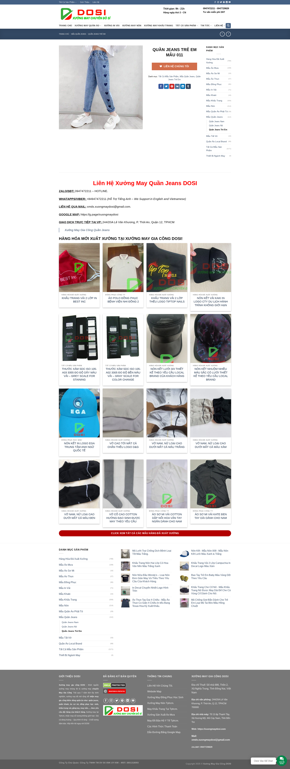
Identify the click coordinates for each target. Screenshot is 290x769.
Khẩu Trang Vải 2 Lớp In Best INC (79, 300)
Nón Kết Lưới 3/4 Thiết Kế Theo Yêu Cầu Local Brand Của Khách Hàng (167, 372)
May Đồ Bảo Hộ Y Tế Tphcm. (163, 720)
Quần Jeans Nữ (216, 125)
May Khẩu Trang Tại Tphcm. (162, 709)
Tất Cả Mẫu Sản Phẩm (168, 76)
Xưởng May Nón (131, 25)
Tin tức (205, 25)
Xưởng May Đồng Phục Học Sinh (165, 697)
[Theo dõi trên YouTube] (229, 2)
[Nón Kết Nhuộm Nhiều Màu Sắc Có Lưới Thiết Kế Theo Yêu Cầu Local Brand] (210, 338)
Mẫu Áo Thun (212, 79)
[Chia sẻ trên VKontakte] (177, 86)
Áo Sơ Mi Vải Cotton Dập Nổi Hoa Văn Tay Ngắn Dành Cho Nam (167, 518)
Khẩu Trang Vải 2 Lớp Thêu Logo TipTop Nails (167, 300)
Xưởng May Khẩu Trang (158, 25)
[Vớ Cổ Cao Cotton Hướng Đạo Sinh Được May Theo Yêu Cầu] (123, 483)
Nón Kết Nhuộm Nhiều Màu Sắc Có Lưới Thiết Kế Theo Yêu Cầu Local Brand (210, 374)
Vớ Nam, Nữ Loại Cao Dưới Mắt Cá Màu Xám (211, 445)
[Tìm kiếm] (228, 25)
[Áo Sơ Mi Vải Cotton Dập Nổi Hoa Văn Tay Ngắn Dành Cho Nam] (167, 483)
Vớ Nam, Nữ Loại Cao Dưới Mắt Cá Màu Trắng (167, 445)
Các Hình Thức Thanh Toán (162, 726)
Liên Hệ (96, 2)
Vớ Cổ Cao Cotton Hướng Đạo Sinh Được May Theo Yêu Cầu (123, 518)
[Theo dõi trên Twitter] (221, 2)
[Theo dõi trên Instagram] (218, 2)
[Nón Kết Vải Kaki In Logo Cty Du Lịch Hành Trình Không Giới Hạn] (210, 267)
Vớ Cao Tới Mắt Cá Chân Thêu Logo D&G (123, 445)
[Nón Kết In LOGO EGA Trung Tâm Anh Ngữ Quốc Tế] (79, 413)
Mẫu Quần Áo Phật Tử (217, 111)
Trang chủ (64, 34)
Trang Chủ (65, 25)
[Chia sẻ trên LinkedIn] (182, 86)
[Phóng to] (63, 125)
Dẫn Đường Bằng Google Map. (164, 732)
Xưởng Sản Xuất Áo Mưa (161, 714)
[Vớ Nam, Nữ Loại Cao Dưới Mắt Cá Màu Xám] (210, 413)
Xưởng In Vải (111, 25)
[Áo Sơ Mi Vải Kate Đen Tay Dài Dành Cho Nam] (210, 483)
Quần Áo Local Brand (216, 141)
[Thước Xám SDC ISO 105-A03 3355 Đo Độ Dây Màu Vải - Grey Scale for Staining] (79, 338)
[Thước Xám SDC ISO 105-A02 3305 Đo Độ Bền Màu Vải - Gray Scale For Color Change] (123, 338)
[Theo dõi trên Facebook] (215, 2)
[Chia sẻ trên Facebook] (160, 86)
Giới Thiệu (84, 2)
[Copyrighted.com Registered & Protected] (114, 692)
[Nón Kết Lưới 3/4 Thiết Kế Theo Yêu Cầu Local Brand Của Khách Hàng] (167, 338)
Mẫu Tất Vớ (212, 136)
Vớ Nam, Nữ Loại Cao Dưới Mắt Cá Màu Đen (79, 516)
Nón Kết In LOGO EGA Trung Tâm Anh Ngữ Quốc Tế (79, 447)
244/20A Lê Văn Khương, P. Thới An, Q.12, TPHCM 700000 (209, 703)
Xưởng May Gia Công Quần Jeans (87, 230)
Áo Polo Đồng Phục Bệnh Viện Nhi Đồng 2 (123, 300)
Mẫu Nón (210, 106)
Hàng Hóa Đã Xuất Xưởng (215, 61)
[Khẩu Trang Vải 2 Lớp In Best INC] (79, 267)
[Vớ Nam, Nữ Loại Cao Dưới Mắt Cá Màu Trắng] (167, 413)
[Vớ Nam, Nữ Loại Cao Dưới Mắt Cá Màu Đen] (79, 483)
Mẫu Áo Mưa (212, 68)
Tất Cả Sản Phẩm (67, 2)
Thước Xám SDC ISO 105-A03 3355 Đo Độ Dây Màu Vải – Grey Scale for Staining (79, 374)
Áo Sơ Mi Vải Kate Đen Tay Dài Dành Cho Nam (211, 516)
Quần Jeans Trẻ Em (96, 34)
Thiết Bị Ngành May (215, 156)
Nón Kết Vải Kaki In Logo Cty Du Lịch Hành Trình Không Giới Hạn (211, 302)
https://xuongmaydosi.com (212, 729)
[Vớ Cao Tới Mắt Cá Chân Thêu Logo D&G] (123, 413)
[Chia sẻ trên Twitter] (166, 86)
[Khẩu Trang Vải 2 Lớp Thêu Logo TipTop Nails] (167, 267)
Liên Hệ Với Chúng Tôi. (160, 685)
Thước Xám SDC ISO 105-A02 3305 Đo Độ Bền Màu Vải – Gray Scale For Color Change (123, 374)
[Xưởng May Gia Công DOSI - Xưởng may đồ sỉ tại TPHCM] (85, 13)
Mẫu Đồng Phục (214, 84)
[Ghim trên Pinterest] (171, 86)
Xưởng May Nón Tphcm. (160, 703)
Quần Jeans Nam (216, 121)
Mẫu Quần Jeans (78, 34)
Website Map (154, 691)
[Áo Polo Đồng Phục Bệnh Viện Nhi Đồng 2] (123, 267)
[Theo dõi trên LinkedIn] (227, 2)
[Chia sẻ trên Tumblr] (188, 86)
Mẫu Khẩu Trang (214, 100)
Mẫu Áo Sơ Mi (213, 73)
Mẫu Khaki (211, 95)
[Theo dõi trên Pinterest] (224, 2)
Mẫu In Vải (211, 89)
